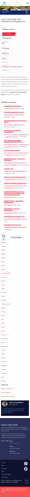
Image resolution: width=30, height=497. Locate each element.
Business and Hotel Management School (15, 171)
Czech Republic (5, 273)
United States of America (8, 396)
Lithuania (3, 335)
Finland (3, 284)
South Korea (4, 373)
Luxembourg (4, 338)
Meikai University (8, 197)
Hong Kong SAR (5, 304)
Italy (2, 319)
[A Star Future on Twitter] (26, 469)
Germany (3, 292)
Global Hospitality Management (15, 183)
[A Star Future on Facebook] (26, 464)
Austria (3, 246)
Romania (3, 361)
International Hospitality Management (12, 131)
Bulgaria (3, 254)
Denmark (3, 277)
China (2, 261)
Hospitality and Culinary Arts (14, 216)
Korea (2, 327)
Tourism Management (11, 150)
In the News (4, 468)
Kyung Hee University (10, 179)
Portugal (3, 358)
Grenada (3, 300)
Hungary (3, 308)
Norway (3, 350)
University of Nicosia (9, 108)
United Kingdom (5, 392)
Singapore (4, 365)
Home (3, 11)
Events (3, 471)
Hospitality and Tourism (12, 225)
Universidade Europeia (10, 213)
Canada (3, 258)
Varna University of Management (13, 219)
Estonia (3, 281)
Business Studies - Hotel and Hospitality (14, 159)
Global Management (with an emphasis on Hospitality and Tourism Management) (14, 193)
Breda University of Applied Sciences (14, 114)
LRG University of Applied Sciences (12, 66)
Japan (2, 323)
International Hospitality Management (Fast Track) (13, 141)
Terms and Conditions (6, 474)
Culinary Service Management (15, 177)
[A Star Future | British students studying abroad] (4, 3)
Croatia (3, 265)
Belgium (3, 250)
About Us (3, 462)
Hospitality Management (12, 106)
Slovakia (3, 369)
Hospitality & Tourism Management (11, 209)
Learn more (8, 491)
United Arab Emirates (7, 388)
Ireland (3, 315)
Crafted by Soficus (26, 482)
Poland (3, 354)
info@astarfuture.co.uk (14, 443)
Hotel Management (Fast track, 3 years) (15, 121)
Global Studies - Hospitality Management (14, 201)
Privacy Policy (4, 477)
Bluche (4, 58)
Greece (3, 296)
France (3, 288)
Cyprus (3, 269)
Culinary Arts (8, 169)
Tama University (8, 205)
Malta (2, 342)
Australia (3, 242)
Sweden (3, 381)
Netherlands (4, 346)
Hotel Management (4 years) (14, 112)
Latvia (2, 331)
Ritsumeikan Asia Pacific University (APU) (15, 227)
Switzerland (5, 53)
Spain (2, 377)
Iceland (3, 311)
